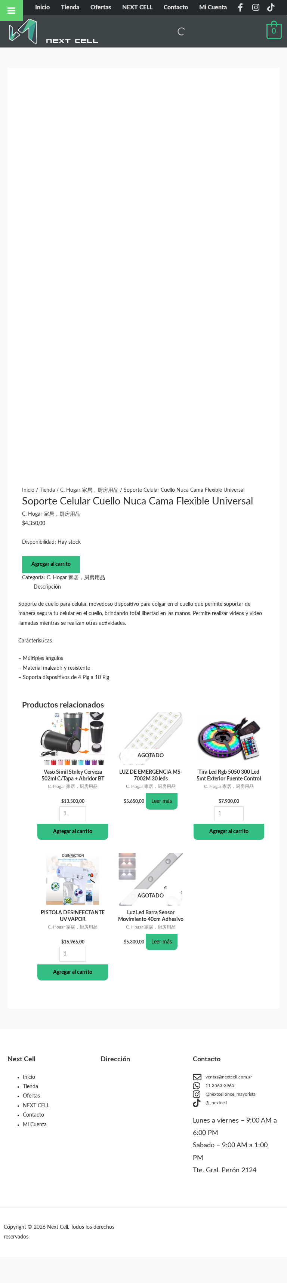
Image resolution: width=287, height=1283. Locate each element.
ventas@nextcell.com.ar (229, 1077)
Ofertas (100, 7)
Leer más (161, 801)
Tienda (70, 7)
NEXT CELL (137, 7)
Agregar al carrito (51, 564)
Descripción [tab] (47, 587)
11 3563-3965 (220, 1085)
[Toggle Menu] (11, 10)
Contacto (176, 7)
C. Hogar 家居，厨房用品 (89, 490)
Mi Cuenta (213, 7)
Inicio (42, 7)
